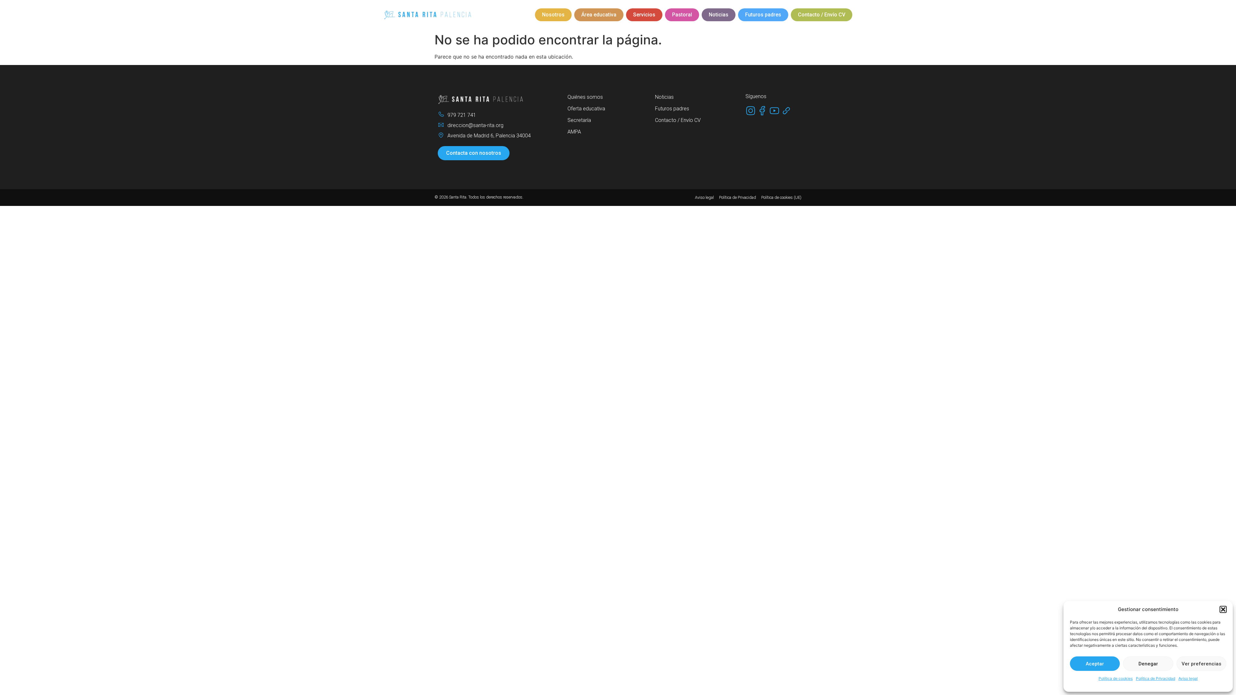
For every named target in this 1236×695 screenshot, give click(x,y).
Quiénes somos (585, 97)
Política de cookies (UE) (781, 197)
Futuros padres (763, 15)
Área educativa (598, 15)
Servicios (644, 15)
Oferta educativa (586, 109)
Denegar (1148, 664)
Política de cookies (1116, 678)
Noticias (718, 15)
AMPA (574, 132)
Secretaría (579, 120)
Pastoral (682, 15)
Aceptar (1095, 664)
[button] (1223, 609)
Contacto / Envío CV (821, 15)
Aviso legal (1188, 678)
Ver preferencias (1201, 664)
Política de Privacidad (1155, 678)
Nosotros (553, 15)
